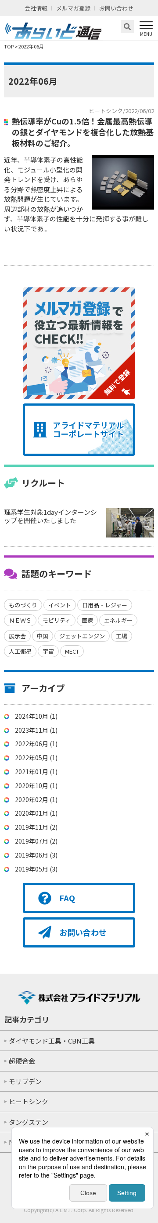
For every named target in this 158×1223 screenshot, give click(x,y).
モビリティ (57, 620)
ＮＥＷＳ (20, 620)
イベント (59, 605)
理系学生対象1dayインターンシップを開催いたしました (50, 516)
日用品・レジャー (104, 605)
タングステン (28, 1122)
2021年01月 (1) (36, 771)
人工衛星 (20, 651)
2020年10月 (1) (36, 785)
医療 (87, 620)
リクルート (43, 482)
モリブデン (25, 1081)
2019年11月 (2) (36, 827)
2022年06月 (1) (36, 743)
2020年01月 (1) (36, 813)
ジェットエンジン (82, 636)
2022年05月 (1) (36, 757)
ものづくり (23, 605)
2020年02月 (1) (36, 799)
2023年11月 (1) (36, 730)
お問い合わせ (116, 8)
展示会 (17, 636)
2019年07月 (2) (36, 841)
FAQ (67, 897)
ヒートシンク (28, 1101)
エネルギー (118, 620)
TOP (9, 46)
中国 (42, 636)
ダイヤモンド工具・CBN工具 (52, 1040)
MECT (72, 651)
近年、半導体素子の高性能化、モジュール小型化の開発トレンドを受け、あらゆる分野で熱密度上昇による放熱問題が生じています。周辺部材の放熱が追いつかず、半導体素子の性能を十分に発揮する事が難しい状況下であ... (76, 194)
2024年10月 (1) (36, 716)
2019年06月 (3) (36, 855)
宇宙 (48, 651)
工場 (121, 636)
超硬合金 (22, 1060)
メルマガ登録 (73, 8)
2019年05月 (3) (36, 869)
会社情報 (36, 8)
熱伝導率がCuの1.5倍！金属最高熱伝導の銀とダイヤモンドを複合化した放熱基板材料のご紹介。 (83, 131)
